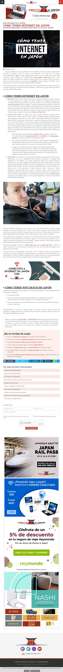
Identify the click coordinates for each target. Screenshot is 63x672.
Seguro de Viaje (34, 350)
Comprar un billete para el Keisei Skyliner (14, 386)
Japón (24, 337)
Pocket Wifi (33, 347)
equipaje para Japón (27, 339)
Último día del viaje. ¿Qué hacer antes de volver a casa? (18, 379)
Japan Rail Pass (38, 345)
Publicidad (25, 662)
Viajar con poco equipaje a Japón (12, 389)
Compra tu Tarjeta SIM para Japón (12, 370)
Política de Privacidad (42, 662)
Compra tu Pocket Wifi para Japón (12, 373)
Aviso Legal (32, 662)
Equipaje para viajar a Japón (11, 383)
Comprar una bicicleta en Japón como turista (15, 392)
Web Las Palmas (36, 666)
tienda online (38, 134)
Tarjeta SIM (18, 347)
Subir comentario (31, 428)
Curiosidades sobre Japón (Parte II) (12, 398)
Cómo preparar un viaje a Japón (12, 376)
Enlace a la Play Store (39, 112)
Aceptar (27, 671)
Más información (35, 671)
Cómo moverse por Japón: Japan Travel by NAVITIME (17, 395)
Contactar (18, 662)
